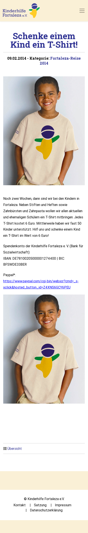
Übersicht (14, 448)
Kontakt (19, 505)
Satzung (40, 505)
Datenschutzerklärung (46, 510)
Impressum (63, 505)
